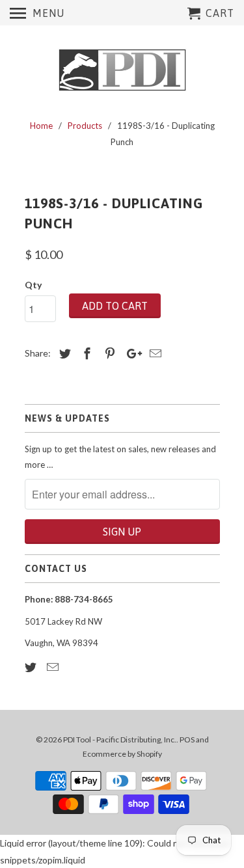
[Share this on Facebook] (85, 353)
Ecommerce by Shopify (122, 754)
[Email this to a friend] (153, 353)
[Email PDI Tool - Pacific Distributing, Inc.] (54, 667)
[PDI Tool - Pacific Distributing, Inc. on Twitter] (32, 667)
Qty (33, 284)
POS (187, 739)
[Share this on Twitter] (63, 353)
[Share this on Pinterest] (108, 353)
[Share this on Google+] (130, 353)
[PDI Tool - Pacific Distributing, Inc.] (122, 70)
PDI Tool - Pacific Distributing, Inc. (119, 739)
